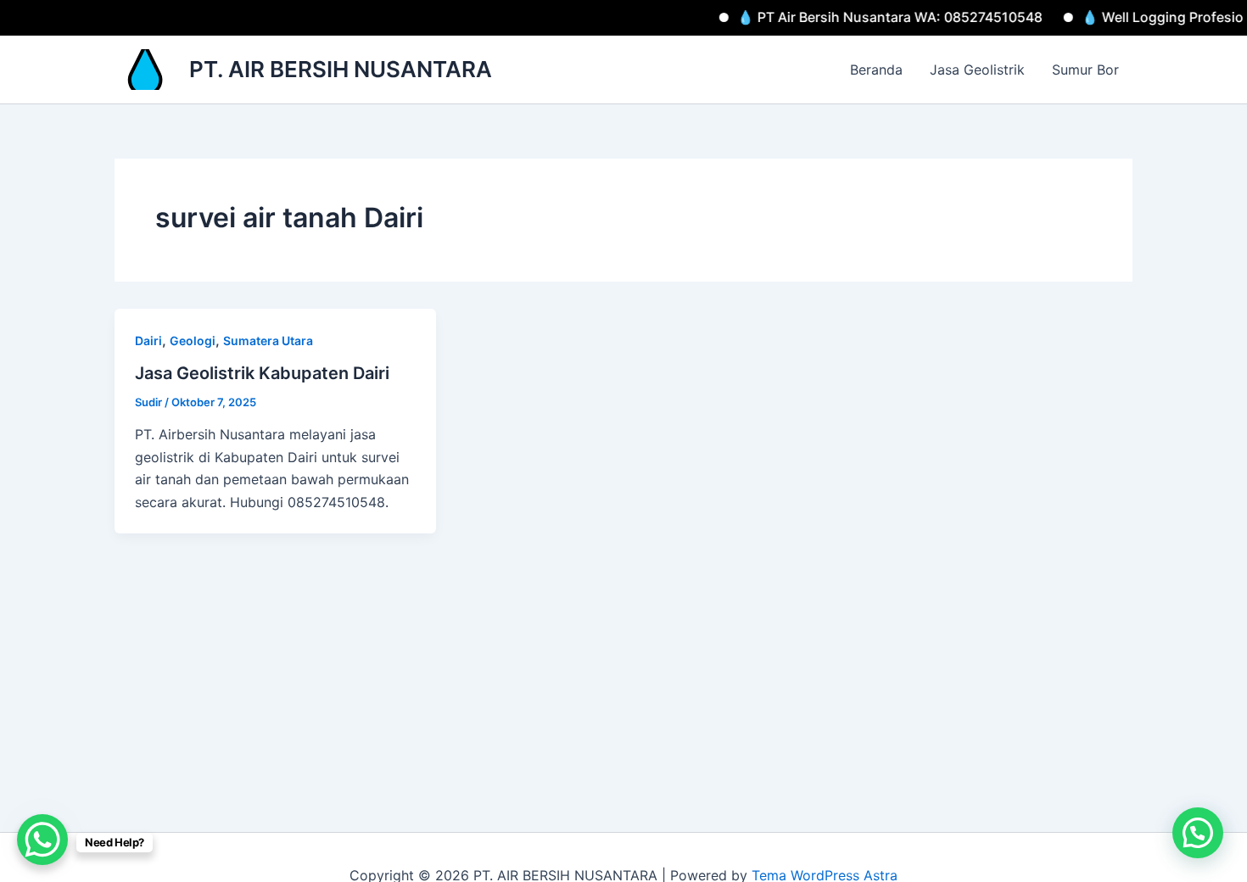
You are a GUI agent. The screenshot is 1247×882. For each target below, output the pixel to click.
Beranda (876, 69)
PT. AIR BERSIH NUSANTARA (340, 69)
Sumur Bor (1085, 69)
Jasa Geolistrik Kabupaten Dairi (262, 373)
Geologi (192, 340)
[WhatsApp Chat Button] (42, 839)
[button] (1197, 832)
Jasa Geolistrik (977, 69)
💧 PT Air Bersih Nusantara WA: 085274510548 (870, 16)
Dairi (148, 340)
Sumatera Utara (268, 340)
